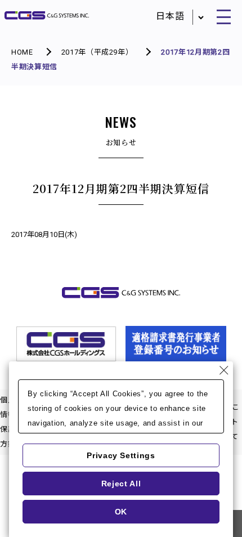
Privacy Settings (121, 455)
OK (121, 511)
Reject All (121, 483)
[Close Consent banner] (224, 370)
